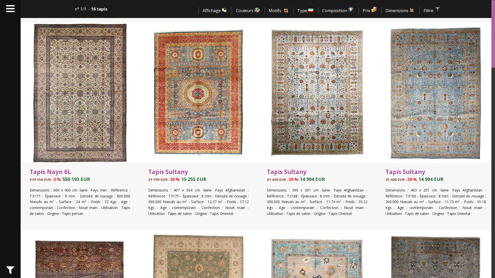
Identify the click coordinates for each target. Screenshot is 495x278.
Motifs (275, 10)
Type (302, 10)
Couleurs (245, 10)
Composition (335, 10)
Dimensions (397, 10)
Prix (367, 10)
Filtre (429, 10)
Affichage (212, 10)
